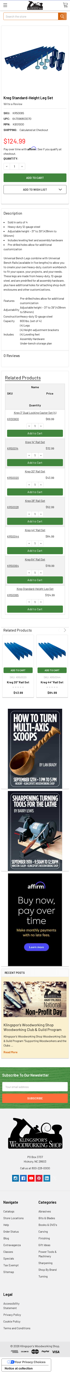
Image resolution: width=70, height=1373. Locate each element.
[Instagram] (15, 1178)
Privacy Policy (12, 1314)
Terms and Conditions (16, 1328)
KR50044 (13, 536)
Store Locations (13, 1218)
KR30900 (13, 419)
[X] (54, 1178)
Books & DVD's (47, 1224)
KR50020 (13, 477)
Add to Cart (35, 433)
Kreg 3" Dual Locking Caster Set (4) (35, 412)
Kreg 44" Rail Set (35, 530)
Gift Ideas (44, 1245)
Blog (6, 1238)
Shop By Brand (47, 1269)
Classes (8, 1251)
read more (11, 1052)
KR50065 (13, 595)
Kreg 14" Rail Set (35, 442)
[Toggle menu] (5, 5)
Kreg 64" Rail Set (35, 559)
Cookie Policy (11, 1321)
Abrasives (44, 1211)
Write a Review (13, 104)
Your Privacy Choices (30, 1362)
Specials (8, 1258)
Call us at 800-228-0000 (35, 1168)
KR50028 (13, 507)
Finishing (44, 1238)
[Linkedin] (46, 1178)
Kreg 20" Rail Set (35, 471)
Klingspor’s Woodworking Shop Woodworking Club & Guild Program (33, 1027)
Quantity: (11, 158)
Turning (43, 1276)
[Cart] (65, 5)
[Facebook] (23, 1178)
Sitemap (8, 1272)
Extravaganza (12, 1245)
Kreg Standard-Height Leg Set (35, 588)
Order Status (11, 1231)
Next (64, 630)
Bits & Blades (46, 1218)
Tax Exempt (11, 1265)
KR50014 (12, 448)
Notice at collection (19, 1368)
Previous (59, 630)
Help (6, 1224)
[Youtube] (31, 1178)
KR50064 (13, 565)
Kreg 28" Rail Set (35, 500)
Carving (43, 1231)
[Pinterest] (39, 1178)
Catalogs (8, 1211)
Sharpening (45, 1263)
